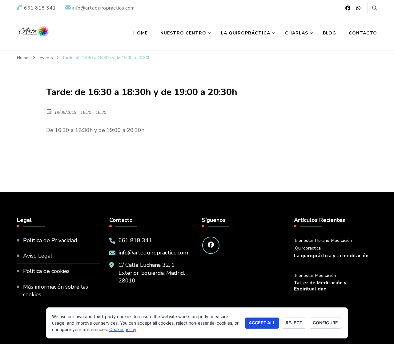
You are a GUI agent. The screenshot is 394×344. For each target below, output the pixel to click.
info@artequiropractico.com (153, 252)
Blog (329, 33)
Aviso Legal (37, 255)
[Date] (49, 111)
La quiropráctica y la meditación (331, 256)
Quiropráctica (308, 248)
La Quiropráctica (245, 33)
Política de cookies (46, 271)
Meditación (341, 240)
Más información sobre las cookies (55, 290)
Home (140, 33)
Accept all (262, 322)
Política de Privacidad (50, 240)
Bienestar (304, 240)
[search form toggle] (374, 8)
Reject (294, 322)
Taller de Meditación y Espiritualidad (320, 286)
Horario (322, 240)
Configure (325, 322)
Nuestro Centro (183, 33)
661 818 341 (135, 240)
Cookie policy (122, 329)
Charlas (296, 33)
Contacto (363, 33)
